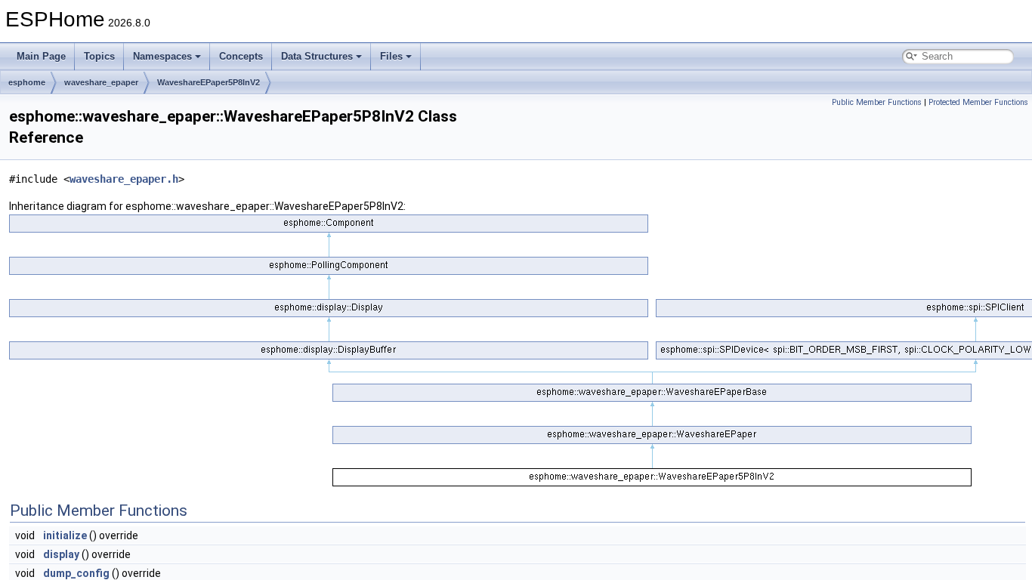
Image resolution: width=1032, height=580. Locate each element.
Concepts (241, 56)
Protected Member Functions (978, 102)
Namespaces (162, 56)
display (61, 554)
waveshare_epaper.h (124, 179)
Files (391, 56)
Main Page (41, 56)
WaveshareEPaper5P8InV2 (208, 82)
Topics (99, 56)
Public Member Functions (877, 102)
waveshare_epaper (101, 82)
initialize (65, 535)
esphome (26, 82)
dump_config (76, 573)
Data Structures (317, 56)
